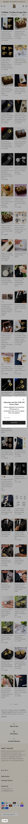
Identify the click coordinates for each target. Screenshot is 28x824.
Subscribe (14, 422)
